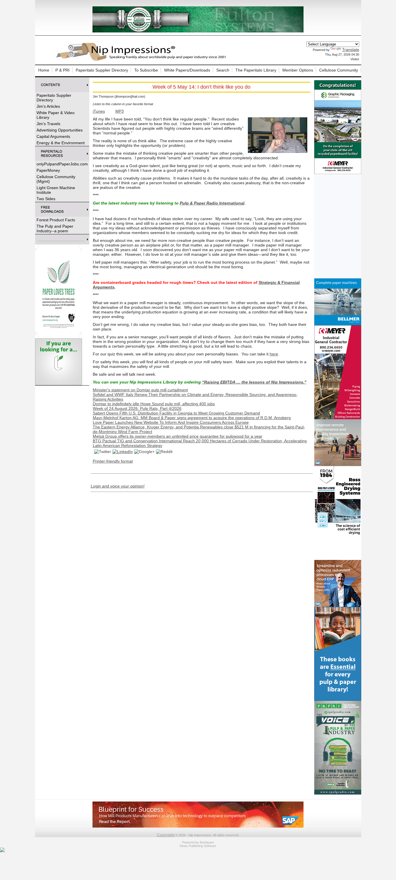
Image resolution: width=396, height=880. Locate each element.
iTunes (99, 111)
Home (43, 70)
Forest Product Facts (56, 220)
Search (222, 70)
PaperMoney (48, 170)
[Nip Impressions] (142, 60)
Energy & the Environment (61, 142)
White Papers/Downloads (187, 70)
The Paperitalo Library (255, 70)
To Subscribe (146, 70)
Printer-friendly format (113, 461)
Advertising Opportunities (60, 130)
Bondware (207, 842)
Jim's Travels (48, 123)
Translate (350, 49)
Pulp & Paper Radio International (212, 203)
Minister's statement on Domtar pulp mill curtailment (140, 390)
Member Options (297, 70)
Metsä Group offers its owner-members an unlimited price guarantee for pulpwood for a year (177, 436)
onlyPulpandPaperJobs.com (62, 164)
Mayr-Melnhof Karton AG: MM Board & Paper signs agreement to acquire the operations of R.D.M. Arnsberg (192, 417)
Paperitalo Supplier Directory (102, 70)
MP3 (119, 111)
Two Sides (46, 198)
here (274, 354)
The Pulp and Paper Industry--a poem (55, 228)
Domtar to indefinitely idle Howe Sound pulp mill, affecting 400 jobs (154, 403)
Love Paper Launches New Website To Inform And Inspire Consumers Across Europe (171, 422)
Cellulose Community (338, 70)
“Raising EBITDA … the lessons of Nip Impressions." (254, 382)
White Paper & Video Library (56, 115)
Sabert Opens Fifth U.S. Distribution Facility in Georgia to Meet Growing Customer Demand (176, 413)
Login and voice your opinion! (118, 486)
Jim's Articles (48, 106)
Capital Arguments (53, 136)
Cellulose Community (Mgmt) (56, 179)
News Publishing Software (198, 846)
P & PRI (62, 70)
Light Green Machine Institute (56, 190)
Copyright (166, 834)
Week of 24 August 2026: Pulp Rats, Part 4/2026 (137, 408)
